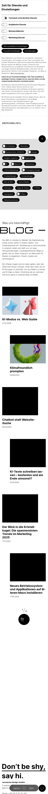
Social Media (24, 182)
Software (8, 188)
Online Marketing (11, 170)
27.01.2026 (19, 321)
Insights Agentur (11, 158)
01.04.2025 (26, 476)
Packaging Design (32, 170)
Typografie (8, 194)
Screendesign (27, 176)
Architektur (10, 146)
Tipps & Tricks (23, 188)
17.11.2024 (20, 533)
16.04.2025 (18, 423)
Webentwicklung (11, 200)
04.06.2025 (21, 371)
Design (34, 152)
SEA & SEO (8, 182)
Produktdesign (10, 176)
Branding (24, 146)
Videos (23, 194)
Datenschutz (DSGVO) (15, 152)
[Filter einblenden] (42, 138)
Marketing (30, 164)
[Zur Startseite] (11, 123)
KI (6, 164)
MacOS (18, 164)
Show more (22, 619)
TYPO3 (37, 188)
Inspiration (29, 158)
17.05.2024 (27, 591)
